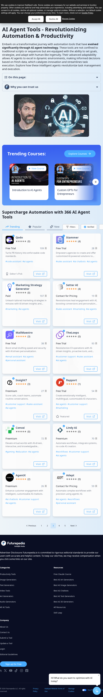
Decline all (53, 19)
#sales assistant (64, 261)
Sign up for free (13, 664)
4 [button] (59, 525)
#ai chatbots (79, 261)
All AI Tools (5, 607)
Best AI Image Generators (65, 585)
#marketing (11, 309)
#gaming (10, 451)
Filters (72, 227)
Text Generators (7, 585)
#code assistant (13, 261)
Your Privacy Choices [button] (95, 690)
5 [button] (65, 525)
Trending (15, 226)
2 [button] (47, 525)
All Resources (60, 607)
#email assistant (13, 356)
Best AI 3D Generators (63, 601)
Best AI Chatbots (61, 590)
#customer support (66, 356)
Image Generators (8, 579)
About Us (4, 627)
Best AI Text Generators (64, 596)
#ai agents (28, 261)
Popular (37, 226)
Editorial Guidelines (9, 654)
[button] (31, 525)
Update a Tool (6, 643)
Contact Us (5, 632)
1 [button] (41, 525)
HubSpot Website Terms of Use (54, 689)
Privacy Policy (35, 689)
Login (2, 649)
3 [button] (53, 525)
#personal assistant (15, 360)
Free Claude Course (62, 574)
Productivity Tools (8, 574)
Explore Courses (78, 153)
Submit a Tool (6, 638)
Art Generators (6, 596)
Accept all (36, 19)
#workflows (62, 451)
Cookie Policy (87, 12)
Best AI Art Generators (64, 579)
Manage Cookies (68, 18)
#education (21, 451)
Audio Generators (8, 601)
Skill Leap (58, 612)
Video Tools (5, 590)
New (56, 226)
